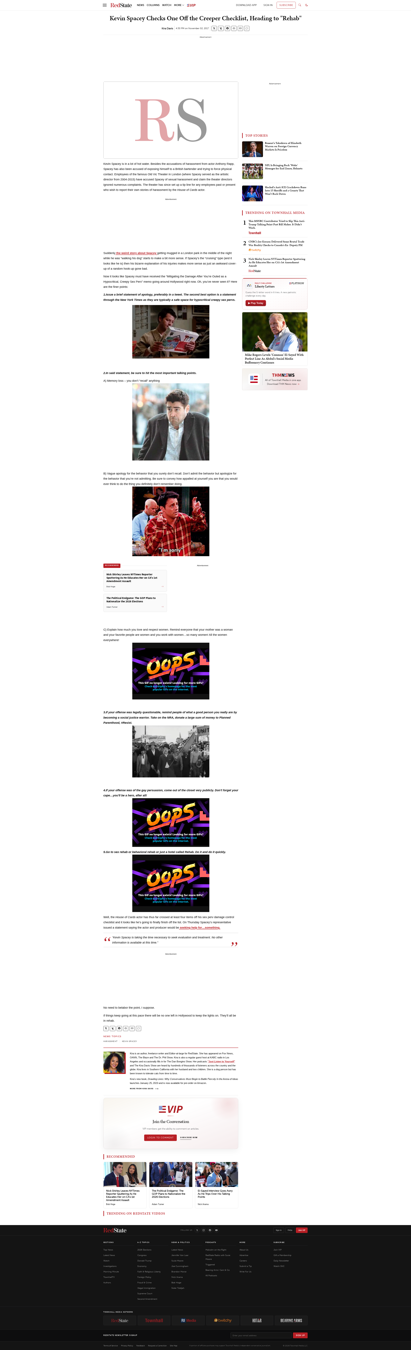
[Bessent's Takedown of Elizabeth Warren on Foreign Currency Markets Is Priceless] (252, 149)
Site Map (173, 1346)
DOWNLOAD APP (246, 5)
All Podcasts (211, 1275)
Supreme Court (144, 1293)
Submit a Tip (246, 1266)
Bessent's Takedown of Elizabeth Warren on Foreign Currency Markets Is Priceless (283, 146)
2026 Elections (144, 1250)
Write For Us (245, 1271)
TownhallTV (109, 1277)
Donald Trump (144, 1260)
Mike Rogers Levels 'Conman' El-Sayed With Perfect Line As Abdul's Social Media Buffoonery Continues (274, 358)
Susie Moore (177, 1260)
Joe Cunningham (179, 1266)
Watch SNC (279, 1266)
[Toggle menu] (104, 5)
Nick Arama (203, 1204)
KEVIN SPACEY (129, 1041)
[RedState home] (114, 1230)
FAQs (290, 1230)
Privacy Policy (127, 1346)
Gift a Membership (282, 1255)
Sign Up (300, 1335)
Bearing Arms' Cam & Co (218, 1270)
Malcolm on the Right (216, 1250)
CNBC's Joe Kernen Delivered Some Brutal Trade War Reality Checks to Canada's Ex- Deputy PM (276, 243)
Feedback (140, 1346)
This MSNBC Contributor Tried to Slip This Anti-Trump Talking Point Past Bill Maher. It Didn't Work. (277, 224)
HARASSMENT (110, 1041)
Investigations (110, 1266)
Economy (141, 1266)
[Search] (299, 5)
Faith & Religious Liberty (149, 1271)
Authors (107, 1282)
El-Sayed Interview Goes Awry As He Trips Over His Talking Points (215, 1193)
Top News (108, 1250)
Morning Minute (111, 1271)
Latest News (109, 1255)
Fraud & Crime (144, 1282)
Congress (142, 1255)
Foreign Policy (144, 1277)
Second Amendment (147, 1299)
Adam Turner (158, 1204)
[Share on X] (214, 28)
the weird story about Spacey (136, 253)
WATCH (166, 5)
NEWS (140, 5)
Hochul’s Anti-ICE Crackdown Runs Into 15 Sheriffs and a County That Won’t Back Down (285, 191)
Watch (106, 1260)
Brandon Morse (178, 1271)
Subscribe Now (188, 1138)
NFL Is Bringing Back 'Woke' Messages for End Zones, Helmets (283, 167)
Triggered (210, 1264)
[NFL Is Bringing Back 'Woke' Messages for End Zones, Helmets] (252, 171)
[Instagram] (203, 1230)
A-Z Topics (143, 1242)
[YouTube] (216, 1230)
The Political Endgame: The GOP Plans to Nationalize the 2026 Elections (168, 1193)
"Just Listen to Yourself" (221, 1061)
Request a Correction (157, 1346)
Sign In (279, 1230)
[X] (197, 1230)
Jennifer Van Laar (179, 1255)
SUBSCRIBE (286, 5)
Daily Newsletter (281, 1260)
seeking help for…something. (199, 927)
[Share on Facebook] (227, 28)
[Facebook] (210, 1230)
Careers (243, 1260)
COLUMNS (153, 5)
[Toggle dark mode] (307, 5)
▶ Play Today (255, 303)
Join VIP (301, 1230)
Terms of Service (110, 1346)
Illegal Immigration (146, 1288)
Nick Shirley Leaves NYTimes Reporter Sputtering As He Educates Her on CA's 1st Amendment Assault (123, 1195)
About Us (244, 1250)
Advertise (244, 1255)
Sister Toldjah (177, 1288)
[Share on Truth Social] (221, 28)
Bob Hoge (110, 1204)
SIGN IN (268, 5)
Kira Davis (167, 28)
